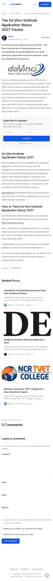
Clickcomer (37, 577)
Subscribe (45, 4)
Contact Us (24, 569)
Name (4, 482)
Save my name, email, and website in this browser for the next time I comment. (28, 521)
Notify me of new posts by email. (18, 534)
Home (4, 14)
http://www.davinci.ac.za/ (13, 223)
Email (4, 495)
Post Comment (10, 541)
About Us (14, 569)
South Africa (15, 14)
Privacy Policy (37, 569)
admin (10, 36)
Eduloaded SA (8, 193)
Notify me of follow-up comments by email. (23, 529)
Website (5, 507)
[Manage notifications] (47, 575)
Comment (6, 454)
